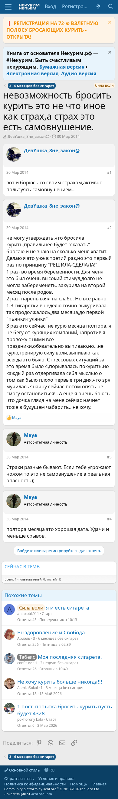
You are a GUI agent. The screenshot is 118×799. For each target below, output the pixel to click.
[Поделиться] (103, 174)
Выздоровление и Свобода (51, 632)
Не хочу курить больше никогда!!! (59, 681)
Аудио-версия (78, 73)
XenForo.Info (41, 793)
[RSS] (111, 784)
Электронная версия (32, 73)
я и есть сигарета (67, 607)
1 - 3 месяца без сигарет (62, 687)
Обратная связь (19, 778)
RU (51, 770)
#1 (109, 172)
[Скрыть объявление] (109, 23)
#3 (109, 457)
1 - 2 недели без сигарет (56, 662)
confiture (24, 662)
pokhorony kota (30, 719)
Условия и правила (56, 778)
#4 (109, 519)
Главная (99, 784)
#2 (109, 227)
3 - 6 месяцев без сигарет (55, 638)
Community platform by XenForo (52, 789)
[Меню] (8, 7)
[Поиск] (110, 6)
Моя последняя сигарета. (70, 656)
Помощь (78, 784)
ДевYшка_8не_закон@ (28, 136)
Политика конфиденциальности (35, 784)
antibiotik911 (28, 613)
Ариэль (23, 638)
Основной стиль (24, 770)
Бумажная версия (61, 66)
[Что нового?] (98, 6)
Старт (47, 613)
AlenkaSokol (27, 687)
